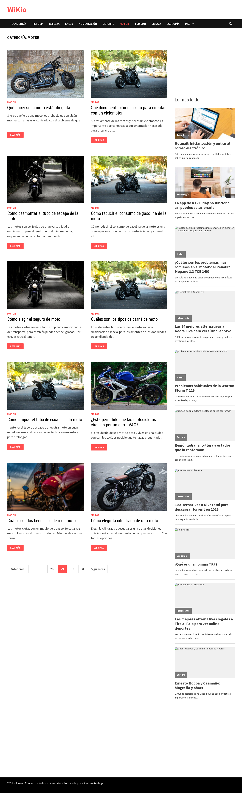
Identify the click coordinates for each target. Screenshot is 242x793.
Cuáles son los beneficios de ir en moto (41, 520)
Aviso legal (97, 783)
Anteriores (17, 569)
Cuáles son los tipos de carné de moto (124, 319)
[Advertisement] (205, 61)
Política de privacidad (76, 783)
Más (187, 23)
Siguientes (98, 569)
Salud (69, 23)
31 (82, 569)
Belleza (54, 23)
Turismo (140, 23)
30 (72, 569)
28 (52, 569)
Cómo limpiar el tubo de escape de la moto (44, 419)
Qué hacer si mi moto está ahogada (38, 107)
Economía (173, 23)
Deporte (108, 23)
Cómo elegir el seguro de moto (33, 319)
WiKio (17, 9)
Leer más (15, 135)
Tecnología (18, 23)
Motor (124, 23)
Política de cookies (50, 783)
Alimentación (88, 23)
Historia (37, 23)
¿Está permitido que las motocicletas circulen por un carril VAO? (123, 422)
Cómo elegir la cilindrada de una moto (124, 520)
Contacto (30, 783)
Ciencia (156, 23)
